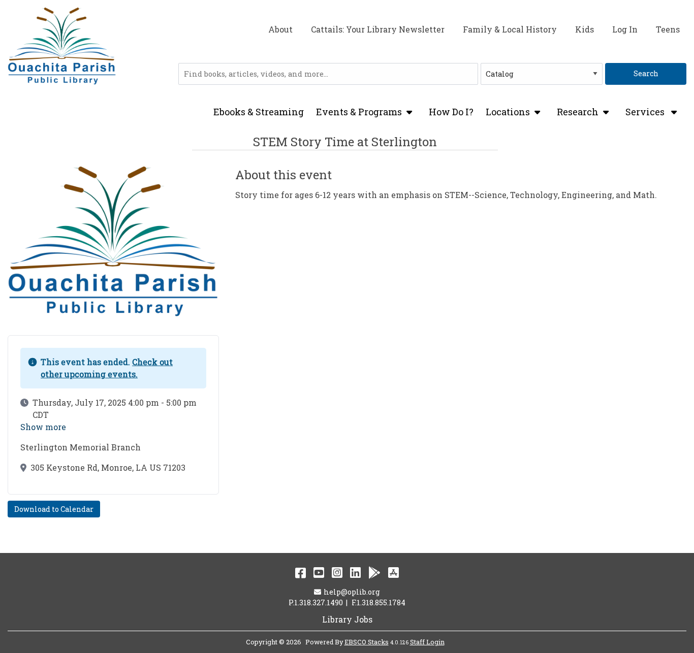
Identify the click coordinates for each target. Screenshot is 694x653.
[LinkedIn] (355, 572)
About (280, 29)
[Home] (62, 47)
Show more (43, 427)
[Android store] (374, 572)
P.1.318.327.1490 (316, 602)
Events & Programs (359, 112)
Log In (625, 29)
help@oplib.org (351, 592)
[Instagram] (337, 572)
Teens (668, 29)
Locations (508, 112)
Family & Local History (510, 29)
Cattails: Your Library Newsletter (378, 29)
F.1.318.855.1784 (378, 602)
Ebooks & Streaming (258, 112)
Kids (584, 29)
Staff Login (427, 642)
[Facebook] (300, 572)
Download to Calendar (53, 509)
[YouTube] (318, 572)
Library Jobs (347, 619)
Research (577, 112)
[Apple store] (393, 572)
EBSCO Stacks (366, 642)
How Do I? (451, 112)
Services (646, 112)
